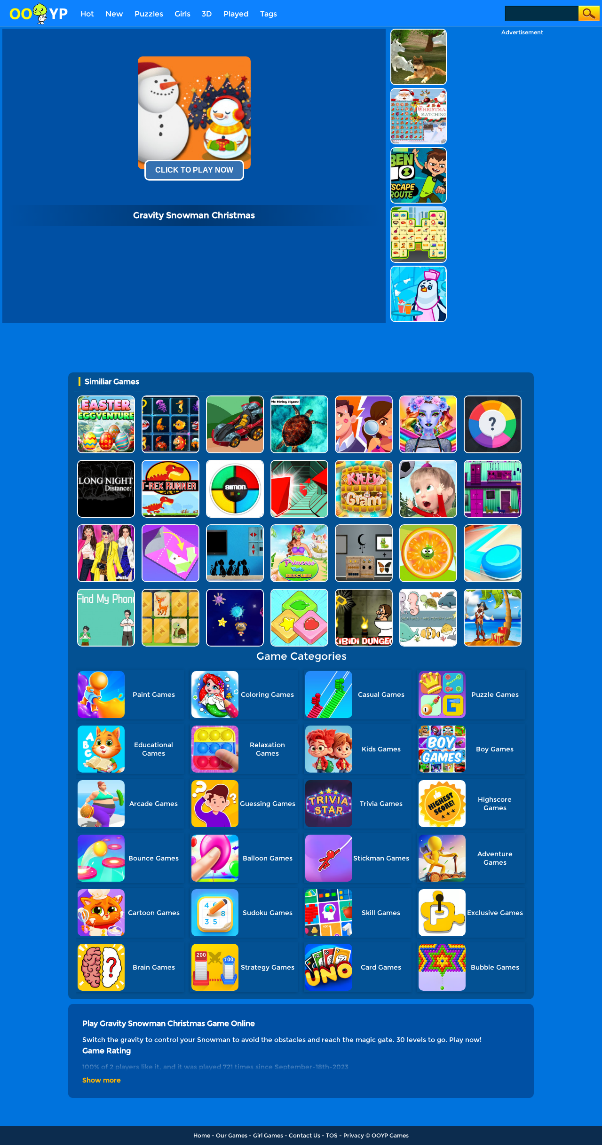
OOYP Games (390, 1135)
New (114, 13)
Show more (101, 1080)
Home (201, 1135)
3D (207, 13)
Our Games (231, 1135)
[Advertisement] (522, 177)
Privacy (353, 1135)
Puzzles (149, 13)
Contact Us (304, 1135)
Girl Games (268, 1135)
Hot (87, 13)
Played (236, 13)
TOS (332, 1135)
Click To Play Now (194, 170)
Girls (182, 13)
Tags (268, 13)
